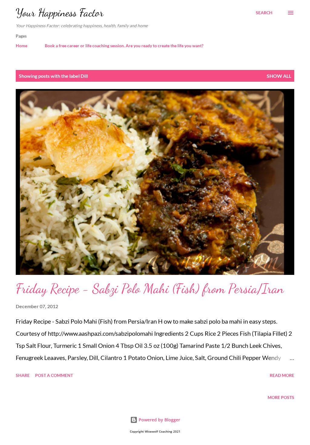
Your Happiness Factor (60, 12)
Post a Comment (54, 375)
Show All (279, 76)
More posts (281, 397)
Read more (282, 375)
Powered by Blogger (158, 420)
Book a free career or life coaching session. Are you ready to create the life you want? (124, 45)
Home (21, 45)
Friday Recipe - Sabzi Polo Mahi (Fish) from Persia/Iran (150, 288)
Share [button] (23, 375)
